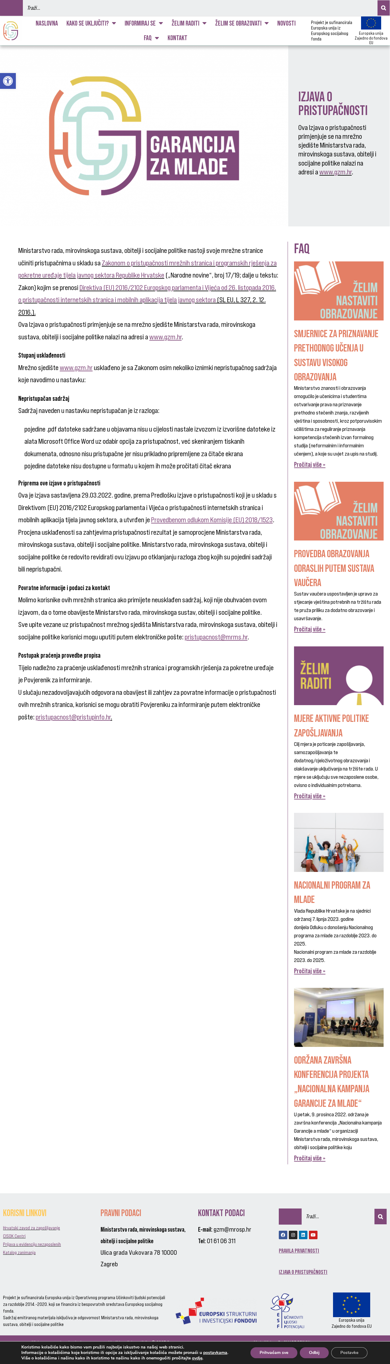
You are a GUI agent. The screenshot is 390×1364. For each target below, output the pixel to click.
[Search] (384, 8)
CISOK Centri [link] (14, 1236)
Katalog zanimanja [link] (19, 1252)
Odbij (314, 1352)
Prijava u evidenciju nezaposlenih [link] (32, 1244)
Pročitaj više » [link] (309, 464)
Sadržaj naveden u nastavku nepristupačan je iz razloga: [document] (88, 405)
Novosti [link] (286, 23)
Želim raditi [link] (185, 23)
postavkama (215, 1352)
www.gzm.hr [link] (335, 172)
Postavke (349, 1352)
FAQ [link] (148, 38)
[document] (151, 448)
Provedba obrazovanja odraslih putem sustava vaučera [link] (334, 568)
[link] (8, 81)
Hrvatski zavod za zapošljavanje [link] (31, 1227)
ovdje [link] (197, 1358)
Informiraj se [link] (140, 23)
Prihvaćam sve (274, 1352)
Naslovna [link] (47, 23)
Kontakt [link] (177, 38)
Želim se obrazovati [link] (238, 23)
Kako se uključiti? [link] (87, 23)
